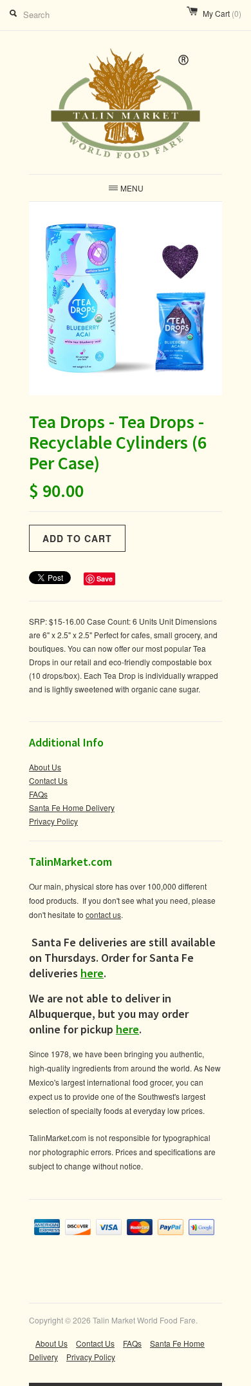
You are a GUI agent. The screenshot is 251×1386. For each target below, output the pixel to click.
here (92, 973)
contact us (103, 914)
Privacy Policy (53, 820)
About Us (45, 766)
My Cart (222, 13)
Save (105, 578)
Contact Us (48, 780)
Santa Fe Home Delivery (72, 807)
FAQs (38, 793)
